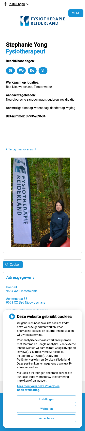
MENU (76, 13)
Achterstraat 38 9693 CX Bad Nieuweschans (25, 300)
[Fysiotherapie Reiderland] (42, 21)
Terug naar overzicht (22, 149)
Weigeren (46, 408)
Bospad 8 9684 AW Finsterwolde (22, 289)
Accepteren (46, 418)
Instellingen (46, 399)
